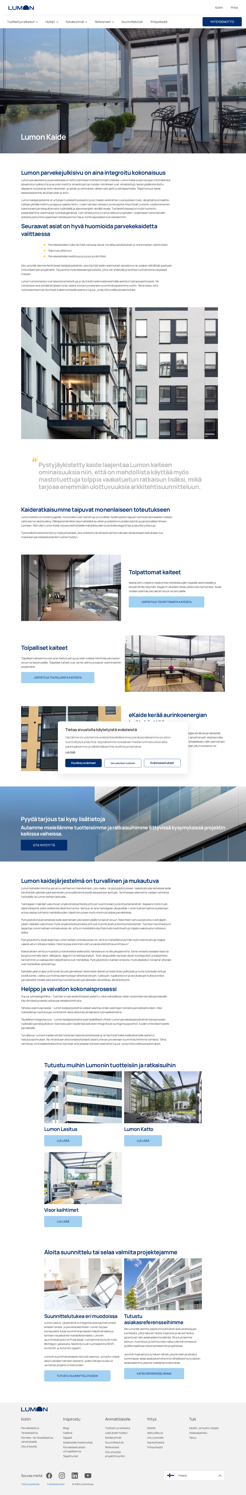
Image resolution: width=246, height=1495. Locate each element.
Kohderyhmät (113, 1437)
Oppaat (67, 1437)
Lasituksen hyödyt (116, 1433)
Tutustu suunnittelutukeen (77, 1376)
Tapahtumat (70, 1456)
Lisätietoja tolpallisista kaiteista (58, 677)
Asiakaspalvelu (198, 1433)
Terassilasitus (29, 1433)
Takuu (192, 1437)
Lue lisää (70, 752)
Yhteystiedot (155, 1447)
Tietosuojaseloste (30, 1484)
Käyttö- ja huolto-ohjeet (204, 1428)
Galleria (67, 1433)
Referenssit (112, 1447)
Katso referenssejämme (154, 1373)
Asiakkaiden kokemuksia (78, 1442)
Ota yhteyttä (44, 845)
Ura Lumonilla (155, 1437)
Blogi (66, 1428)
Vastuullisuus (155, 1433)
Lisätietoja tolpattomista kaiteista (166, 602)
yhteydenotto (222, 22)
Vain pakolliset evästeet (123, 763)
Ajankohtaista (155, 1442)
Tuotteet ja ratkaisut (117, 1428)
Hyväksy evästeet (83, 763)
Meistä (151, 1428)
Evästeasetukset (162, 763)
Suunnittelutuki (114, 1442)
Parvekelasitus (30, 1428)
